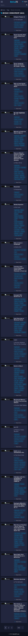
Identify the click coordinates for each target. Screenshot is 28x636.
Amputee (24, 259)
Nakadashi (23, 135)
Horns (22, 229)
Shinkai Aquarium (18, 204)
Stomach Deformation (19, 103)
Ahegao (16, 217)
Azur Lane (17, 207)
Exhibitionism (17, 75)
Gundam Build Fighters (21, 405)
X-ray (16, 219)
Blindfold (16, 123)
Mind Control (22, 569)
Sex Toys (16, 380)
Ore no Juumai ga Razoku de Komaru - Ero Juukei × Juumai (19, 65)
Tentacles (21, 223)
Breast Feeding (18, 309)
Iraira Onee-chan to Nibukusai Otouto (19, 319)
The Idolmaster (19, 19)
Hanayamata (18, 189)
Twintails (21, 139)
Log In (25, 1)
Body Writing (17, 392)
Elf (20, 121)
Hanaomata (17, 187)
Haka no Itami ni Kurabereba (18, 243)
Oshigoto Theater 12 (19, 17)
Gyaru (21, 48)
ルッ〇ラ (16, 427)
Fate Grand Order (19, 455)
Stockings (20, 211)
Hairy (21, 141)
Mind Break (22, 464)
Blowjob (16, 213)
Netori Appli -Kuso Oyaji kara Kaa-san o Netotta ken (19, 556)
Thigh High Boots (18, 235)
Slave (16, 390)
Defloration (20, 73)
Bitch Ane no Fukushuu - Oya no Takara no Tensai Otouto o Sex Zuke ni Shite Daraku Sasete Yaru (20, 527)
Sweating (22, 175)
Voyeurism (17, 145)
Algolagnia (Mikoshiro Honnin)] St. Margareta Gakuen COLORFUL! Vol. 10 (20, 505)
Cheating (16, 175)
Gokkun (19, 105)
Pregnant (22, 225)
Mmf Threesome (18, 384)
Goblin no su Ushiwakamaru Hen (19, 451)
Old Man (21, 311)
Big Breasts (17, 40)
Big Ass (16, 143)
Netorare (16, 139)
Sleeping (16, 177)
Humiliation (20, 390)
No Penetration (18, 52)
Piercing (22, 231)
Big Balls (22, 145)
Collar (16, 223)
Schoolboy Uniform (19, 282)
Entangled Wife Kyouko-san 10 (18, 295)
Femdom (22, 46)
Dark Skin (17, 46)
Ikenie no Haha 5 (18, 366)
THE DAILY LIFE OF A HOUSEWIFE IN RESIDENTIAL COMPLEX (19, 479)
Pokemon (17, 430)
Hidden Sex (22, 177)
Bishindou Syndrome (19, 579)
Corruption (17, 54)
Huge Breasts (17, 515)
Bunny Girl (17, 50)
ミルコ (15, 340)
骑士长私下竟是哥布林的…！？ (19, 113)
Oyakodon (17, 618)
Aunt (23, 179)
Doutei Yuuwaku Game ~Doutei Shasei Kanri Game (20, 36)
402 (19, 628)
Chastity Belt (23, 54)
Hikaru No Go (18, 163)
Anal (15, 211)
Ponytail (21, 303)
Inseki (21, 307)
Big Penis (17, 141)
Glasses (21, 24)
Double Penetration (19, 221)
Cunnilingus (17, 229)
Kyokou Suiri (18, 247)
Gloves (16, 227)
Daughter (17, 311)
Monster (16, 467)
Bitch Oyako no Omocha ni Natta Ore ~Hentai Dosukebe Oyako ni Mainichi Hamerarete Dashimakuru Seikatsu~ (20, 607)
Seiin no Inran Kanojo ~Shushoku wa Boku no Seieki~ (20, 85)
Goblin (19, 469)
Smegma (24, 332)
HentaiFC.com (16, 634)
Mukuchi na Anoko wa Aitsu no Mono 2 (20, 132)
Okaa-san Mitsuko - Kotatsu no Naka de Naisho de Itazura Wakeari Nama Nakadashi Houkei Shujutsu (19, 156)
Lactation (16, 100)
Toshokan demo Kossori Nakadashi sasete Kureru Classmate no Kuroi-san (20, 269)
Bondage (16, 98)
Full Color (17, 24)
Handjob (16, 48)
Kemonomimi (17, 356)
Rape (16, 378)
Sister (20, 330)
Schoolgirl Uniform (18, 91)
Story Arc (16, 493)
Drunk (16, 495)
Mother (24, 384)
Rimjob (21, 233)
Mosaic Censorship (19, 27)
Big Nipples (17, 517)
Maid (20, 227)
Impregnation (17, 305)
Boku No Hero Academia (20, 344)
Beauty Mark (17, 285)
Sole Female (17, 22)
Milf (19, 173)
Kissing (16, 330)
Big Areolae (21, 143)
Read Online (18, 30)
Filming (16, 386)
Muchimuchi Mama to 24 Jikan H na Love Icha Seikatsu (20, 401)
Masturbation (22, 491)
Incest (16, 73)
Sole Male (23, 22)
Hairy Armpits (17, 179)
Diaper (16, 56)
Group (22, 210)
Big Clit (22, 517)
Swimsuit (22, 98)
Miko (16, 105)
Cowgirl (16, 443)
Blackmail (21, 386)
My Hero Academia (20, 342)
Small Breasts (17, 196)
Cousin (23, 75)
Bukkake (16, 388)
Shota (16, 412)
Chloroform (17, 596)
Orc (20, 123)
